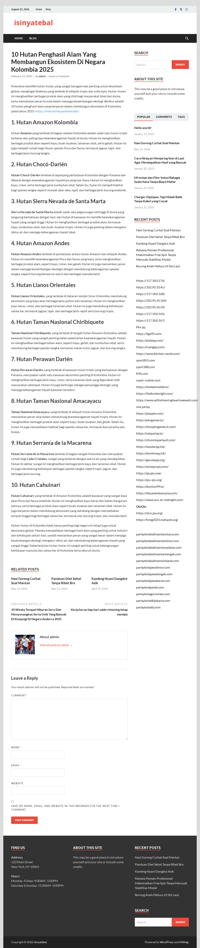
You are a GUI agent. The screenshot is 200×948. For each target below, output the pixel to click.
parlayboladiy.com (148, 607)
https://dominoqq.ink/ (151, 453)
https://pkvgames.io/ (150, 420)
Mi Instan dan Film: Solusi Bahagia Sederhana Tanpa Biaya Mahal (157, 179)
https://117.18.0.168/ (150, 294)
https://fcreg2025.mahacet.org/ (157, 519)
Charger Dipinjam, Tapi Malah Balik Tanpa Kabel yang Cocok (158, 199)
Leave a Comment (59, 76)
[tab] (143, 117)
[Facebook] (175, 9)
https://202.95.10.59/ (150, 307)
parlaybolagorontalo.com (153, 594)
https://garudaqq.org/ (150, 460)
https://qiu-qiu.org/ (149, 480)
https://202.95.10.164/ (151, 300)
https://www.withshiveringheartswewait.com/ (167, 400)
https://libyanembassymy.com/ (157, 493)
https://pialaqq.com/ (149, 340)
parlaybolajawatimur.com (153, 567)
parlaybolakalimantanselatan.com (158, 547)
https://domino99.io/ (150, 486)
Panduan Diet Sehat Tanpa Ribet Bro (66, 581)
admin (42, 76)
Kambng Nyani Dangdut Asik (155, 243)
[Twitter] (181, 9)
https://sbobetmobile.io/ (152, 387)
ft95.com (142, 373)
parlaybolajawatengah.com (154, 574)
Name (16, 747)
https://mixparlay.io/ (149, 433)
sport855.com (145, 360)
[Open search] (187, 38)
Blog (48, 9)
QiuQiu (141, 506)
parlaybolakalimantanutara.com (157, 534)
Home (39, 9)
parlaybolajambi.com (150, 587)
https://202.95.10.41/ (150, 287)
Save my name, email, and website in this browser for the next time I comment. (65, 807)
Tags (181, 116)
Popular (143, 116)
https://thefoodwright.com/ (154, 393)
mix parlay (143, 407)
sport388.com (145, 367)
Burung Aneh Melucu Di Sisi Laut (158, 266)
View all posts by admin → (56, 645)
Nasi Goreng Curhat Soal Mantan (26, 581)
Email (16, 765)
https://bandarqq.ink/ (150, 446)
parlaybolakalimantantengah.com (158, 554)
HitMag (183, 942)
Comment (19, 695)
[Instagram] (186, 9)
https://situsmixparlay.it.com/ (156, 440)
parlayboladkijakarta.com (153, 600)
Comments (164, 116)
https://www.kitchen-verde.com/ (158, 353)
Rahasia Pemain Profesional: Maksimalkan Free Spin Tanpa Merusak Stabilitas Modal (156, 254)
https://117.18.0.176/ (150, 280)
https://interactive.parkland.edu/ (57, 111)
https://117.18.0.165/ (150, 314)
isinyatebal (33, 22)
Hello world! (143, 128)
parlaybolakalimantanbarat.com (157, 561)
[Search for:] (161, 64)
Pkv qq (140, 327)
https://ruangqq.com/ (150, 347)
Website (17, 783)
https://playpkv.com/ (150, 413)
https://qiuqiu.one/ (149, 473)
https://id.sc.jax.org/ (149, 513)
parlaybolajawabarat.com (153, 580)
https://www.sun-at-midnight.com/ (159, 500)
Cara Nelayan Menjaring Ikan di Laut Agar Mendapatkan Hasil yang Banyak (160, 160)
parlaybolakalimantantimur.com (157, 541)
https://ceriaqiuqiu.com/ (152, 466)
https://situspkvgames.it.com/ (156, 426)
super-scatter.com (148, 380)
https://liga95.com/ (149, 333)
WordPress (166, 942)
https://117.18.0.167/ (150, 320)
